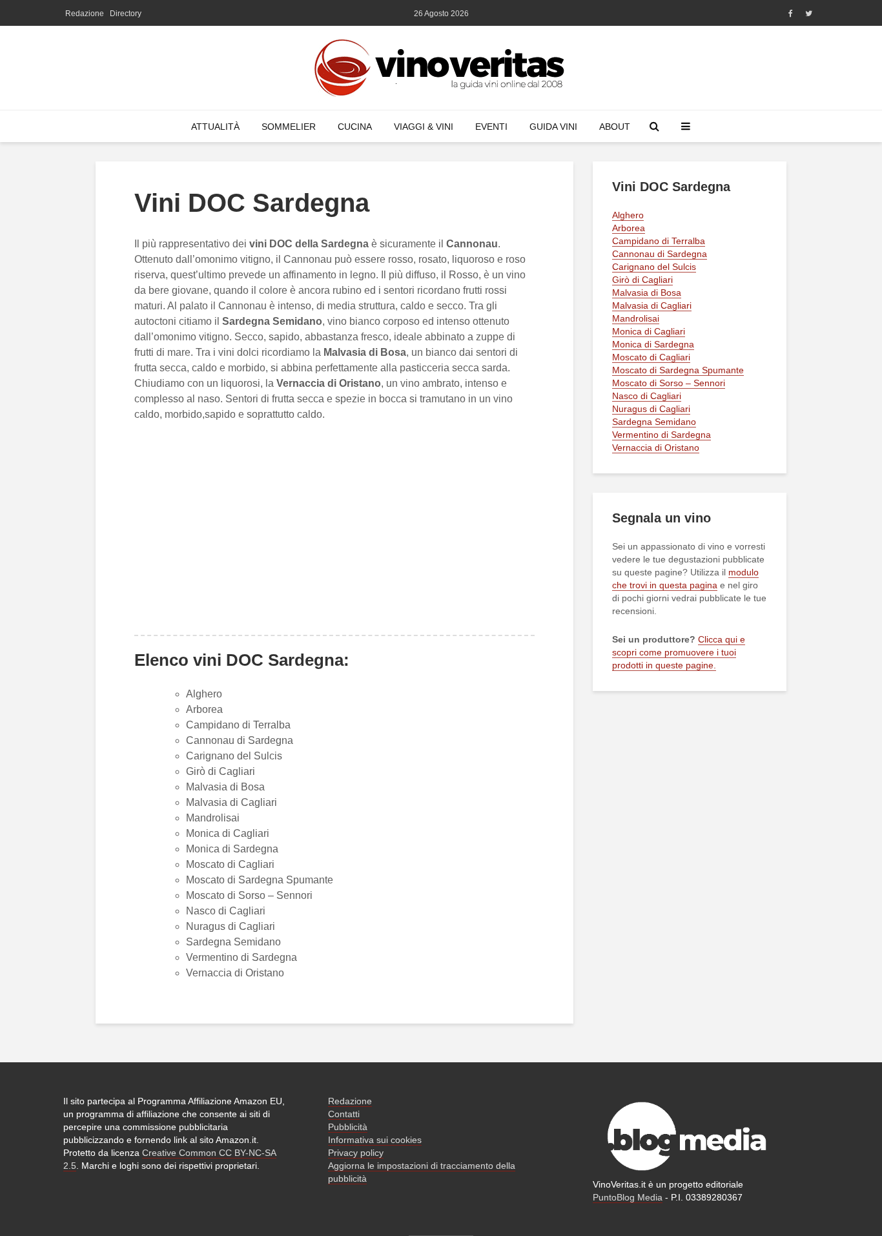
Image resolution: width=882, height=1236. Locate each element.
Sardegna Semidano (233, 941)
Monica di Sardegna (232, 848)
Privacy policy (356, 1153)
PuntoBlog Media (627, 1197)
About (614, 126)
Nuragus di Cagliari (230, 926)
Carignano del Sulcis (234, 755)
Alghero (204, 693)
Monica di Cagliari (227, 833)
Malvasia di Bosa (225, 786)
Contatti (344, 1114)
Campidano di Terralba (238, 724)
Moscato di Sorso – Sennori (249, 895)
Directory (125, 13)
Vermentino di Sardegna (241, 957)
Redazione (84, 13)
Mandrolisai (213, 817)
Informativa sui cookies (375, 1140)
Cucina (355, 126)
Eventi (491, 126)
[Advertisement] (334, 528)
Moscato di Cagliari (230, 864)
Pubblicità (347, 1127)
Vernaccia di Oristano (235, 972)
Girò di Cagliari (220, 771)
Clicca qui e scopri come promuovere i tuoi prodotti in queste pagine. (678, 652)
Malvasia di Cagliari (231, 802)
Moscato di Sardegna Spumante (259, 879)
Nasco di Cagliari (225, 910)
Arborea (204, 709)
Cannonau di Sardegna (239, 740)
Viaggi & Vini (423, 126)
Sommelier (289, 126)
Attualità (215, 126)
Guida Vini (553, 126)
